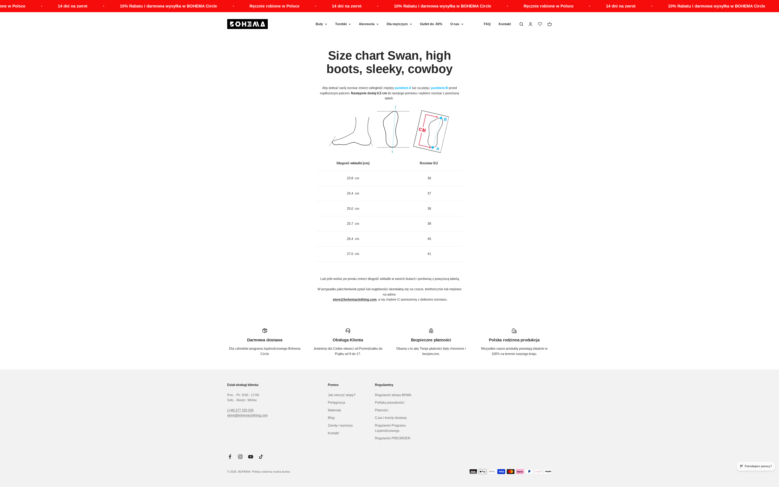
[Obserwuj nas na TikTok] (261, 456)
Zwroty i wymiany (340, 425)
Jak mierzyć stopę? (341, 395)
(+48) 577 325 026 (240, 410)
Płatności (381, 410)
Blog (331, 417)
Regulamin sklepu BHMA (393, 395)
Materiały (334, 410)
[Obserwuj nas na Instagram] (240, 456)
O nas (454, 24)
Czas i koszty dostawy (391, 417)
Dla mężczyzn (397, 24)
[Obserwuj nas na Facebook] (230, 456)
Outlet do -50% (431, 24)
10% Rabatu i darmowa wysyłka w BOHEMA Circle (116, 6)
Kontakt (505, 24)
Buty (319, 24)
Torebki (341, 24)
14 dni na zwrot (21, 6)
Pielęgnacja (336, 402)
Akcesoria (366, 24)
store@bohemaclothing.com (247, 415)
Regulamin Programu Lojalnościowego (390, 428)
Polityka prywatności (390, 402)
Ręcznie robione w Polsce (222, 6)
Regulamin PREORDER (392, 438)
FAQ (487, 24)
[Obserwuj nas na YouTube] (250, 456)
